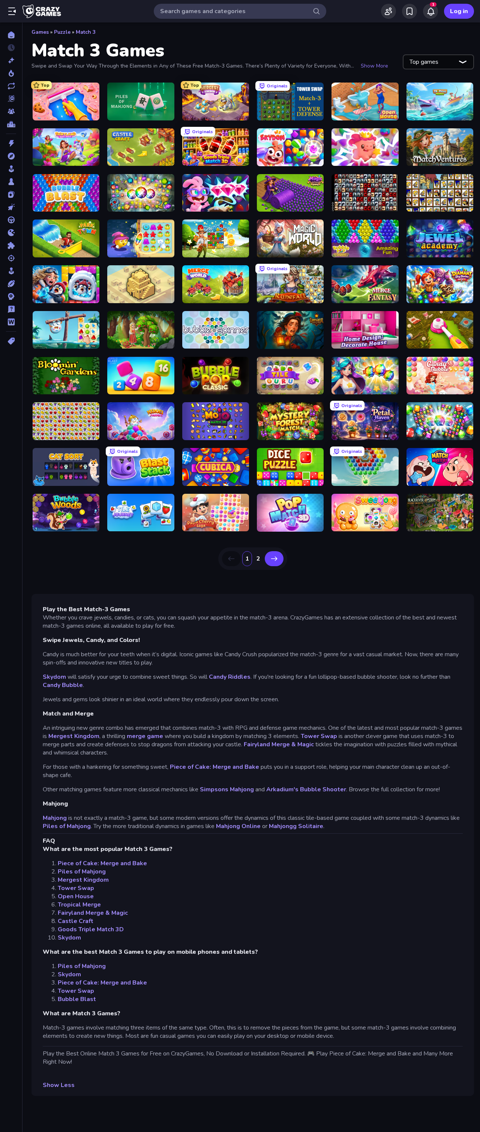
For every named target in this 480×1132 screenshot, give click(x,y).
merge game (146, 736)
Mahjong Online (238, 826)
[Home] (11, 35)
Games (40, 32)
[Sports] (11, 283)
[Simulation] (11, 271)
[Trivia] (11, 309)
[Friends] (388, 11)
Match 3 (86, 32)
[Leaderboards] (11, 124)
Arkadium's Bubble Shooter (306, 789)
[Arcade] (11, 168)
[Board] (11, 181)
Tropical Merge (79, 904)
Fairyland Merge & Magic (279, 744)
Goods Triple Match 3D (91, 929)
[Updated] (11, 86)
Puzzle (62, 32)
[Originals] (11, 98)
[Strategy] (11, 296)
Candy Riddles (229, 677)
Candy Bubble (63, 685)
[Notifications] (430, 11)
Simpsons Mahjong (227, 789)
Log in (459, 11)
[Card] (11, 194)
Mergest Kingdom (73, 736)
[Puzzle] (11, 245)
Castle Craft (75, 921)
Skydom (54, 677)
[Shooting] (11, 258)
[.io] (11, 232)
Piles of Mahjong (67, 826)
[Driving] (11, 219)
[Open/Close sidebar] (12, 11)
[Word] (11, 322)
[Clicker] (11, 207)
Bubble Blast (77, 999)
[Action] (11, 143)
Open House (76, 896)
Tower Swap (319, 736)
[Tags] (11, 341)
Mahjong (55, 818)
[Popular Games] (11, 73)
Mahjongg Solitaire (296, 826)
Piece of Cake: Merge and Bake (214, 767)
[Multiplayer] (11, 111)
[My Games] (409, 11)
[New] (11, 60)
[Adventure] (11, 156)
